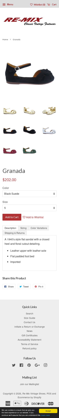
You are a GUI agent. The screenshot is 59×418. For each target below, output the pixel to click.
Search (29, 313)
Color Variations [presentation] (39, 228)
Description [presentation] (10, 228)
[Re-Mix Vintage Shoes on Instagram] (45, 365)
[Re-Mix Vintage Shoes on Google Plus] (37, 365)
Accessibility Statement (29, 339)
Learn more (45, 415)
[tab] (10, 227)
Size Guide (29, 318)
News (29, 331)
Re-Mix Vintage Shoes (33, 393)
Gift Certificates (30, 335)
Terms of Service (29, 344)
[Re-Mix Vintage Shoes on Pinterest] (29, 365)
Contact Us (29, 322)
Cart (54, 4)
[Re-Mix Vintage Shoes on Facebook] (21, 365)
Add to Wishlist (34, 217)
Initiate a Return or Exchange (29, 326)
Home (5, 39)
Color (5, 188)
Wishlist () (39, 4)
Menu (9, 4)
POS (49, 393)
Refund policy (29, 348)
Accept (48, 411)
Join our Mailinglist (29, 384)
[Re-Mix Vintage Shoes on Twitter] (14, 365)
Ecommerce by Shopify (29, 397)
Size (5, 202)
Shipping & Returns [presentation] (15, 233)
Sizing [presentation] (23, 228)
